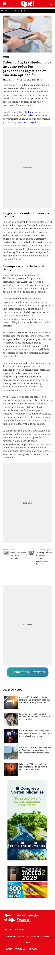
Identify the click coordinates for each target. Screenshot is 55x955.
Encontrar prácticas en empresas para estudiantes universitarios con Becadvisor (44, 558)
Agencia (5, 57)
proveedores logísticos (27, 122)
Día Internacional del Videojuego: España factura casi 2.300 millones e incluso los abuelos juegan (35, 733)
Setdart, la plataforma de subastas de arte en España (18, 555)
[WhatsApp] (32, 573)
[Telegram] (38, 573)
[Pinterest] (26, 573)
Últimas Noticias (6, 11)
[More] (44, 573)
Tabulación (28, 111)
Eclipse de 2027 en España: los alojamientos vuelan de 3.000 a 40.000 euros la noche (33, 767)
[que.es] (27, 4)
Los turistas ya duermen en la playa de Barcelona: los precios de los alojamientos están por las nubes (35, 750)
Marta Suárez (9, 80)
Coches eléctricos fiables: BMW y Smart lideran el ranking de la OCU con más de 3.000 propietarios (34, 700)
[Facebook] (13, 573)
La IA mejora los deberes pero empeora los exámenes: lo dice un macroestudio (34, 717)
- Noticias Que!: (19, 11)
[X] (20, 573)
